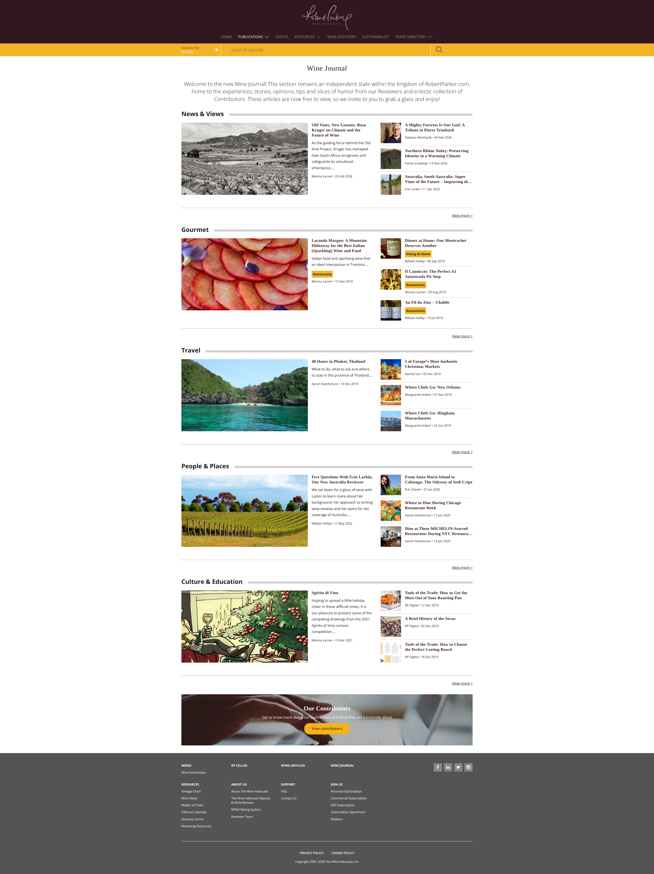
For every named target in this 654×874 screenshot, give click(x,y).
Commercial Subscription (349, 798)
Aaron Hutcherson (325, 384)
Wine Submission (193, 772)
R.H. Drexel (413, 489)
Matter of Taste (192, 805)
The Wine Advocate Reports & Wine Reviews (250, 800)
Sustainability (375, 37)
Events (282, 37)
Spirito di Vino (325, 593)
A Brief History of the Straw (430, 619)
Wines (186, 765)
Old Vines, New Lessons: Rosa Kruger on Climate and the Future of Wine (339, 130)
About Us (239, 784)
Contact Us (289, 798)
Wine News (189, 798)
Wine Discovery (341, 37)
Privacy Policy (312, 853)
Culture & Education (212, 581)
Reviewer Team (242, 816)
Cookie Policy (342, 853)
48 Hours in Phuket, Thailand (338, 361)
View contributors (327, 728)
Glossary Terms (192, 819)
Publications (251, 37)
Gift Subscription (343, 805)
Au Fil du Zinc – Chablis (427, 302)
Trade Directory (411, 37)
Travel (190, 350)
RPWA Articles (293, 765)
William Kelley (415, 261)
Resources (305, 37)
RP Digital (412, 605)
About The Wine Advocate (249, 791)
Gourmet (195, 229)
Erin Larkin (413, 189)
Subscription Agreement (348, 812)
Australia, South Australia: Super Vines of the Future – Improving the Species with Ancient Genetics (437, 182)
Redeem (337, 819)
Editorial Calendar (194, 812)
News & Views (202, 114)
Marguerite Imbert (418, 394)
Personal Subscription (346, 791)
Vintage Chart (191, 791)
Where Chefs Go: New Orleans (433, 387)
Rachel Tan (413, 374)
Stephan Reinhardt (419, 137)
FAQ (284, 791)
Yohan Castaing (416, 163)
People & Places (205, 466)
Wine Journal (342, 765)
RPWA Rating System (246, 809)
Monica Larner (322, 176)
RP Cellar (239, 765)
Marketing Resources (196, 826)
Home (226, 37)
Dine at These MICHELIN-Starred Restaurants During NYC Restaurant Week (438, 534)
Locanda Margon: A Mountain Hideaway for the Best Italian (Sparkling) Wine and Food (339, 246)
